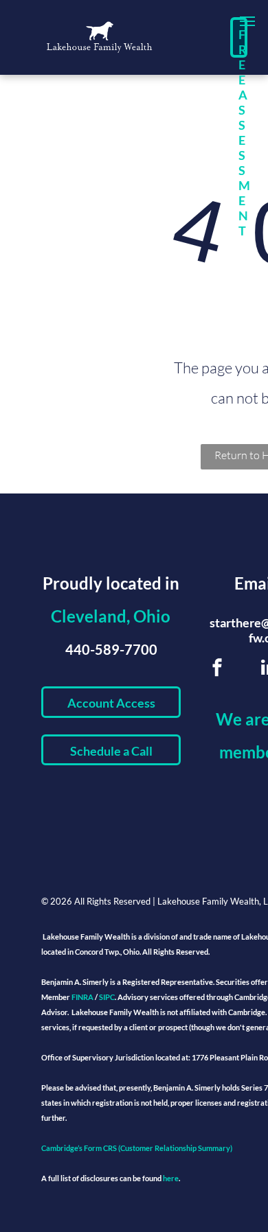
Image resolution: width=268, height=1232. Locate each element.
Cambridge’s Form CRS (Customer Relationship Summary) (136, 1147)
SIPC (107, 996)
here (171, 1178)
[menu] (247, 21)
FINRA (82, 996)
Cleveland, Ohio (110, 616)
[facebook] (217, 669)
